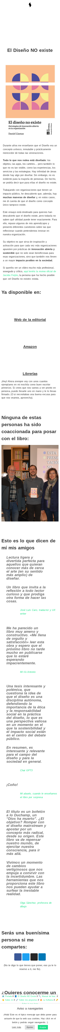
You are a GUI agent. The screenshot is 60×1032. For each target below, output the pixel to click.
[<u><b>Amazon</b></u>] (30, 333)
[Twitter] (26, 957)
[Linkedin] (42, 957)
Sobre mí (9, 1000)
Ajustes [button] (30, 1027)
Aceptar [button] (43, 1027)
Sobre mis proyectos (28, 1000)
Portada (8, 996)
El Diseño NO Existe (27, 996)
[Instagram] (34, 957)
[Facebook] (18, 957)
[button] (6, 483)
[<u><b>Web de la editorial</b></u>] (30, 306)
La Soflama (48, 1000)
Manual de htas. (49, 996)
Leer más (16, 1027)
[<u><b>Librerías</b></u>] (30, 360)
